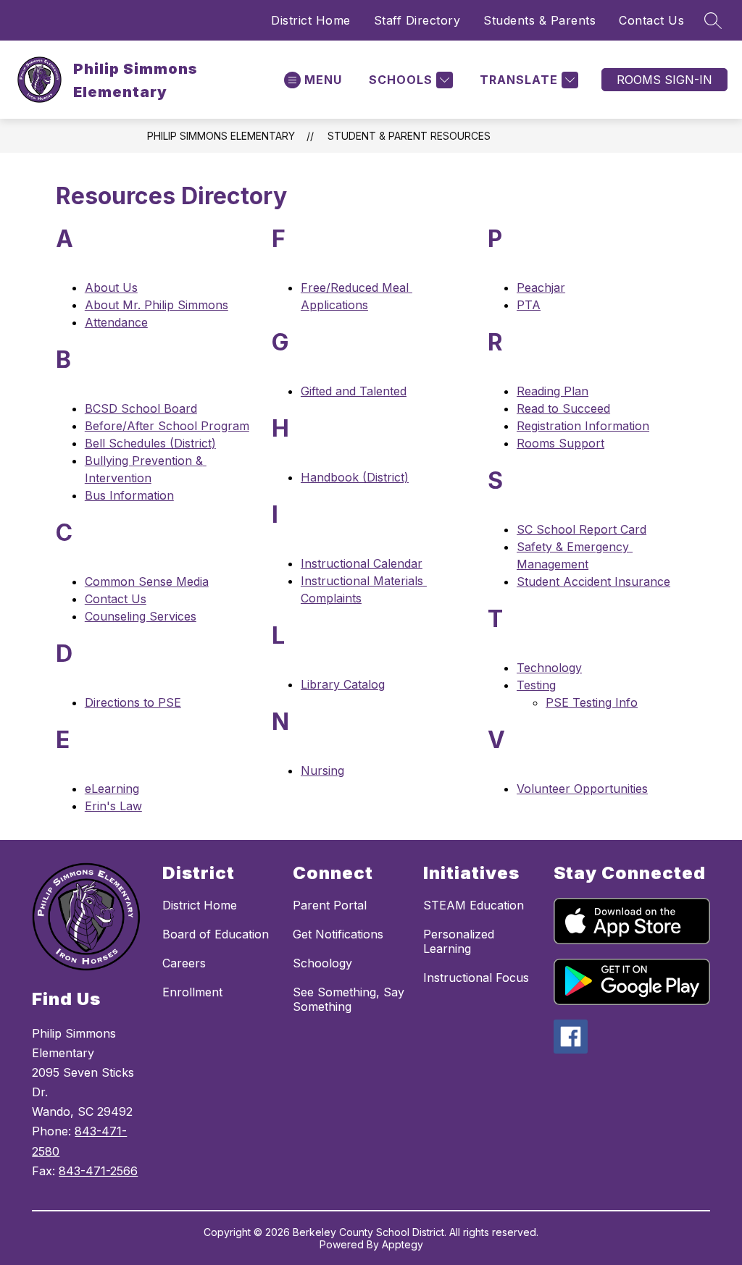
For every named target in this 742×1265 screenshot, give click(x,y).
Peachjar (541, 287)
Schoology (322, 963)
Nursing (322, 770)
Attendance (116, 322)
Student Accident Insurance (593, 581)
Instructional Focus (476, 977)
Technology (549, 667)
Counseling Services (140, 616)
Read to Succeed (563, 408)
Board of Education (215, 934)
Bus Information (129, 495)
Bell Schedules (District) (150, 443)
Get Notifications (338, 934)
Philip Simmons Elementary (221, 136)
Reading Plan (552, 391)
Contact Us (651, 20)
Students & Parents (539, 20)
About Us (111, 287)
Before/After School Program (167, 426)
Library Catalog (343, 684)
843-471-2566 (98, 1171)
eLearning (112, 788)
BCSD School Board (141, 408)
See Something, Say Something (348, 999)
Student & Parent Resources (409, 136)
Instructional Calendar (361, 563)
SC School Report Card (581, 529)
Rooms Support (560, 443)
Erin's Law (113, 806)
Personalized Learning (458, 941)
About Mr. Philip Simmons (156, 305)
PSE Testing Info (592, 702)
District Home (311, 20)
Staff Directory (417, 20)
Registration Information (583, 426)
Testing (536, 685)
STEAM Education (473, 905)
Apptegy (402, 1244)
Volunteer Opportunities (582, 788)
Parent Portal (330, 905)
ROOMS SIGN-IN (664, 79)
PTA (529, 305)
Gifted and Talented (354, 391)
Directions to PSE (133, 702)
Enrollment (192, 992)
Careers (184, 963)
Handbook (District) (355, 477)
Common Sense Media (147, 581)
